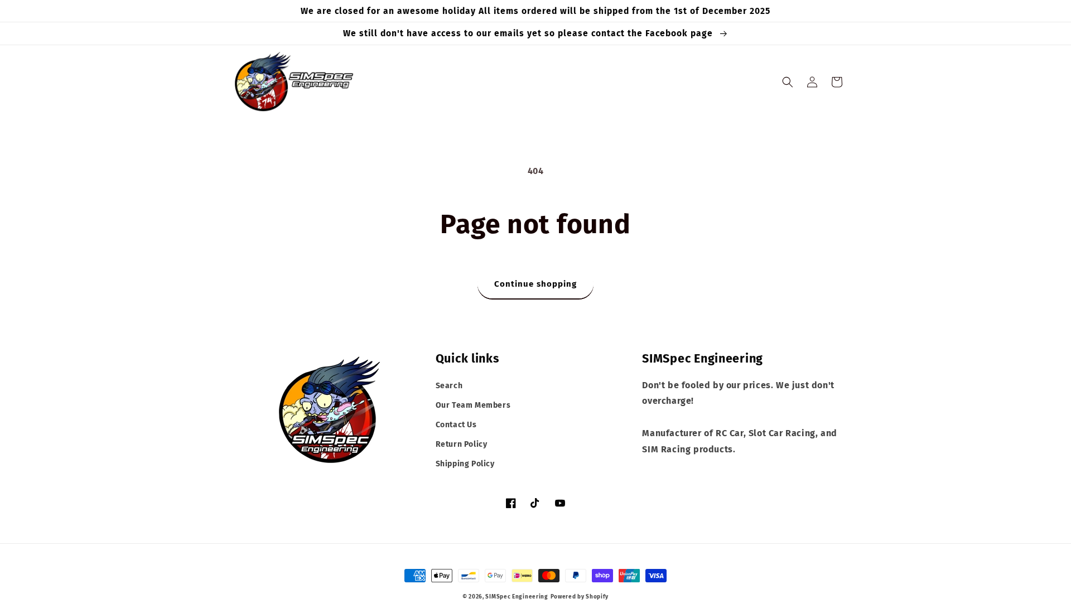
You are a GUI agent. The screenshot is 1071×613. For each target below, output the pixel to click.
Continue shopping (535, 284)
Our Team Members (473, 405)
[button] (787, 82)
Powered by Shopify (580, 596)
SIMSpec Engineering (516, 596)
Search (449, 385)
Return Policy (462, 444)
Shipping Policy (465, 464)
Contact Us (456, 424)
